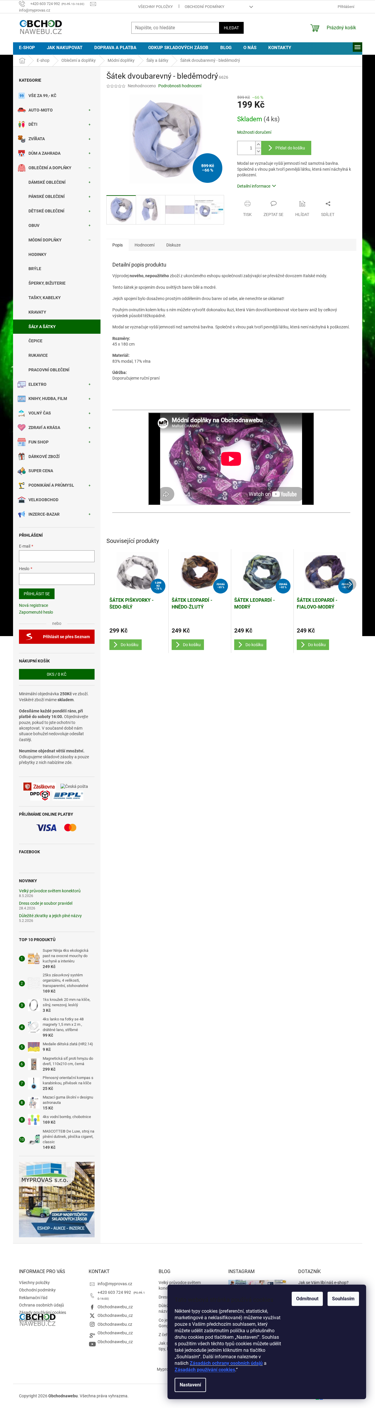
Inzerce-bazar (44, 514)
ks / (56, 674)
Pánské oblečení (46, 196)
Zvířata (36, 138)
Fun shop (38, 442)
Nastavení (190, 1385)
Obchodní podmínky (204, 6)
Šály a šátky (42, 326)
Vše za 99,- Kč (42, 95)
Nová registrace (33, 605)
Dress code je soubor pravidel (45, 903)
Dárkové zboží (44, 456)
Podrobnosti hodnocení (179, 85)
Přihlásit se (37, 593)
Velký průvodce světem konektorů (50, 891)
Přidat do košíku (290, 148)
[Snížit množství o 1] (258, 151)
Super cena (40, 470)
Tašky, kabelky (44, 297)
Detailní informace (253, 186)
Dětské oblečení (46, 211)
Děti (32, 124)
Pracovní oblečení (48, 369)
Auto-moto (40, 110)
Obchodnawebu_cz (115, 1306)
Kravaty (37, 312)
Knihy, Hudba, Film (47, 398)
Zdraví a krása (44, 427)
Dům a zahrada (44, 153)
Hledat (231, 27)
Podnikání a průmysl (51, 485)
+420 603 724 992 (115, 1292)
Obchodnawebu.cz (115, 1324)
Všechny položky (155, 6)
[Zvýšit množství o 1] (258, 144)
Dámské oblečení (47, 182)
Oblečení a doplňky (49, 167)
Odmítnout (307, 1298)
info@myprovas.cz (115, 1283)
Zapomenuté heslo (36, 612)
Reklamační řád (33, 1297)
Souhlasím (343, 1298)
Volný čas (39, 413)
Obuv (33, 225)
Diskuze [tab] (173, 245)
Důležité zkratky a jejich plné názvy (50, 916)
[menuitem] (27, 47)
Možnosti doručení (254, 132)
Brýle (34, 268)
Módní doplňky (45, 240)
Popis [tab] (117, 245)
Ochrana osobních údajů (41, 1305)
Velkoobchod (43, 499)
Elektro (37, 384)
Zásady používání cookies (42, 1312)
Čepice (35, 340)
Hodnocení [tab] (144, 245)
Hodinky (37, 254)
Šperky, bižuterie (47, 283)
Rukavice (38, 355)
